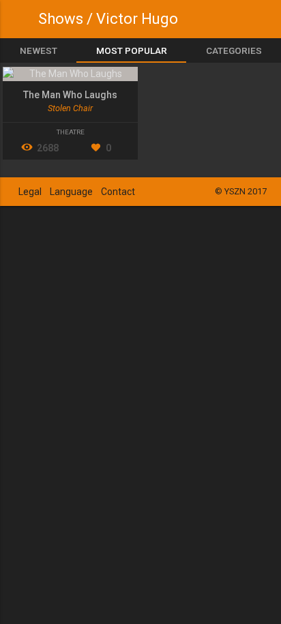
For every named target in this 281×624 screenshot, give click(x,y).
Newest (38, 50)
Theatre (71, 132)
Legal (30, 191)
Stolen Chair (70, 108)
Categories (234, 50)
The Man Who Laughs (70, 94)
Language (71, 191)
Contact (118, 191)
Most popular (131, 50)
